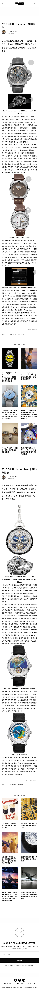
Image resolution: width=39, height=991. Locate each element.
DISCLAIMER (21, 983)
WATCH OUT (13, 334)
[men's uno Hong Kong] (19, 3)
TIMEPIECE (21, 334)
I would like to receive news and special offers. (21, 965)
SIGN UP (19, 960)
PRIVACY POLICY (9, 983)
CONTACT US (31, 983)
